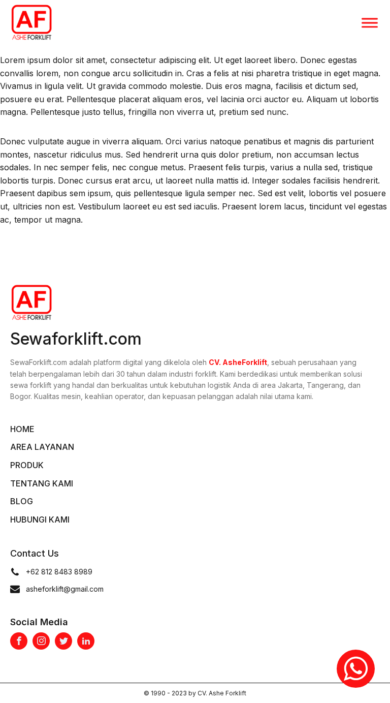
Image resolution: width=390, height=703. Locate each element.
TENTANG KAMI (41, 483)
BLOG (21, 501)
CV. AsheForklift (238, 362)
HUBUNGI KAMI (40, 519)
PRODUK (27, 465)
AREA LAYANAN (42, 447)
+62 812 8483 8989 (60, 571)
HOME (22, 429)
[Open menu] (370, 23)
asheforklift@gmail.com (65, 589)
